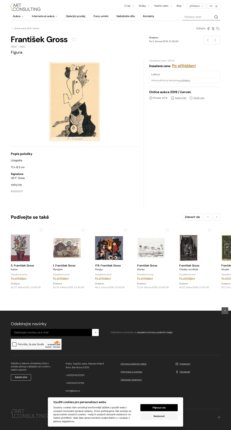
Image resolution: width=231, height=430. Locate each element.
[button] (225, 310)
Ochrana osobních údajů (133, 363)
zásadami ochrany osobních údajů (154, 332)
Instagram (185, 363)
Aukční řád (180, 97)
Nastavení (159, 416)
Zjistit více (198, 97)
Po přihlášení (184, 65)
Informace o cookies (131, 371)
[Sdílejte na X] (213, 28)
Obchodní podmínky (131, 379)
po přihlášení (184, 80)
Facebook (185, 371)
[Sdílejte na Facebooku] (208, 28)
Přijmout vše (159, 407)
